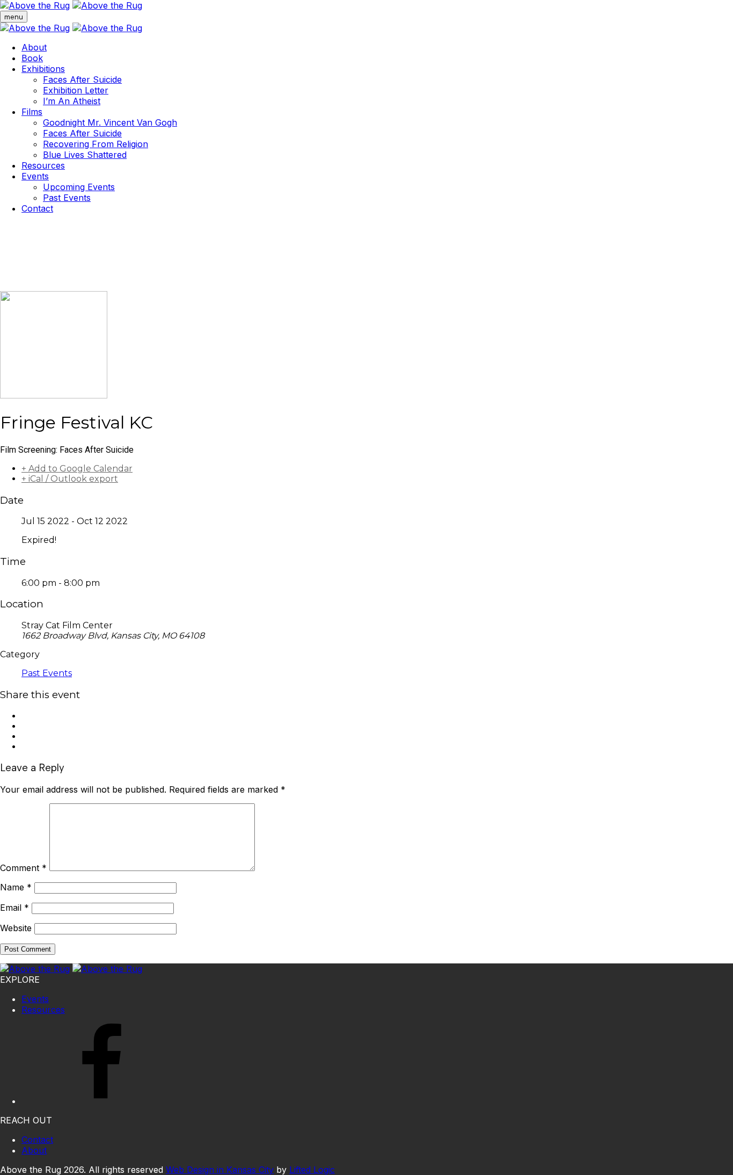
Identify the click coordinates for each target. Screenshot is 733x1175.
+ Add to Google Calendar (77, 468)
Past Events (67, 197)
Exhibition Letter (75, 90)
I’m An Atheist (71, 101)
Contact (37, 208)
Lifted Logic (312, 1169)
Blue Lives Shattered (85, 154)
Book (32, 58)
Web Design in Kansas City (220, 1169)
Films (31, 111)
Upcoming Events (79, 187)
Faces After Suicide (82, 79)
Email (14, 907)
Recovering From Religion (95, 144)
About (34, 47)
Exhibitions (43, 68)
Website (16, 928)
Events (35, 176)
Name (16, 887)
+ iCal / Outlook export (69, 479)
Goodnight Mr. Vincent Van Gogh (110, 122)
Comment (23, 867)
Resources (43, 165)
